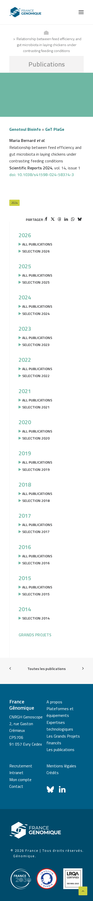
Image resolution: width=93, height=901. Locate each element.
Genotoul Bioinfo (25, 129)
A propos (54, 702)
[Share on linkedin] (66, 219)
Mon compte (20, 779)
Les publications (60, 749)
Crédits (53, 772)
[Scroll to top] (83, 890)
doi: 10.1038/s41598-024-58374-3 (41, 174)
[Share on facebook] (46, 219)
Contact (16, 786)
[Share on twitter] (53, 219)
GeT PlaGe (54, 129)
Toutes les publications (46, 668)
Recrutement (20, 766)
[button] (81, 12)
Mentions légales (61, 766)
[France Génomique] (25, 12)
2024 (14, 203)
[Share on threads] (59, 219)
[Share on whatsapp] (73, 219)
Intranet (16, 772)
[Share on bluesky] (79, 219)
